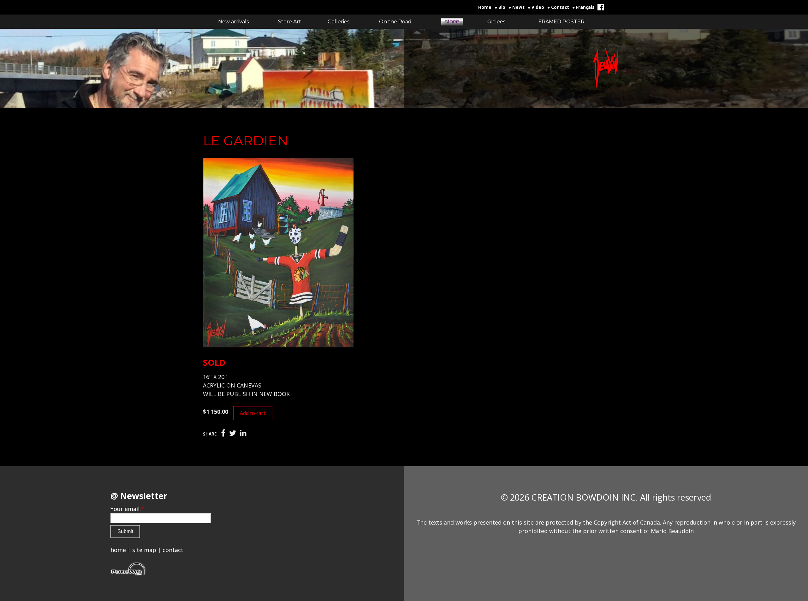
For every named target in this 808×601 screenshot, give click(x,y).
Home (484, 7)
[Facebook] (223, 433)
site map (144, 550)
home (118, 550)
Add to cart (252, 413)
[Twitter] (232, 433)
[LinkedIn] (243, 433)
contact (173, 550)
